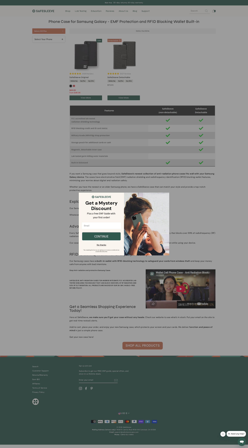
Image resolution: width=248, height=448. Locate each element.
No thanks (101, 245)
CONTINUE (101, 236)
